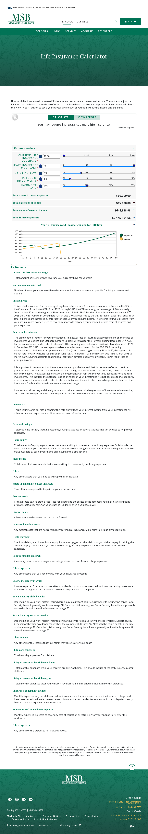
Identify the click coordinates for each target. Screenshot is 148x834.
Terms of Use (73, 816)
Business (82, 21)
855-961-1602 (134, 815)
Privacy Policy (91, 816)
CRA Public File (14, 816)
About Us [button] (87, 31)
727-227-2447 (134, 819)
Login (132, 21)
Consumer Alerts (20, 819)
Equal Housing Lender (67, 825)
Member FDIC (45, 825)
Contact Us (31, 816)
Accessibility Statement (46, 819)
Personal (67, 21)
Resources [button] (105, 31)
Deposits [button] (42, 31)
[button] (74, 148)
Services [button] (70, 31)
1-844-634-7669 (133, 807)
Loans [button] (56, 31)
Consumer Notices (51, 816)
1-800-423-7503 (133, 803)
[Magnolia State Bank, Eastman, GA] (22, 19)
